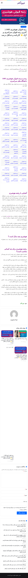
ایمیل (25, 495)
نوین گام (21, 69)
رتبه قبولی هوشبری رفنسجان (24, 134)
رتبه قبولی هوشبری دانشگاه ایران (6, 91)
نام (26, 489)
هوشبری (8, 216)
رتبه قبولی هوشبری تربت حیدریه (6, 179)
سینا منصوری (14, 319)
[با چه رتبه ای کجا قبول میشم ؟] (21, 333)
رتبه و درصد (23, 27)
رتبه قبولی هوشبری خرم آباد (23, 140)
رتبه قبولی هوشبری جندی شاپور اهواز (23, 107)
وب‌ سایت (25, 501)
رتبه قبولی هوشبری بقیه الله (15, 113)
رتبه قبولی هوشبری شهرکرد (7, 107)
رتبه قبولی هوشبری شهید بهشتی (23, 91)
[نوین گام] (21, 3)
